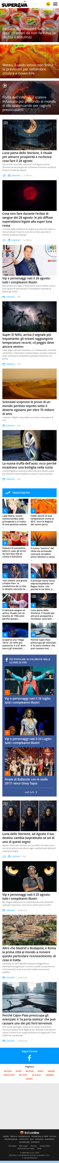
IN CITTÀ (23, 1075)
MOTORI (30, 1071)
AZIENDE (50, 1075)
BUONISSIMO (25, 1142)
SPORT (19, 1071)
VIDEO (40, 1071)
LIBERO (6, 1136)
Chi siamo (12, 1146)
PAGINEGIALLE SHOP (39, 1136)
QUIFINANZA (49, 1139)
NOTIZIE (8, 1071)
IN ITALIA (36, 1075)
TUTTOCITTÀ (24, 1139)
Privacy (34, 1146)
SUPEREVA (35, 1142)
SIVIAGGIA (39, 1139)
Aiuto (39, 1148)
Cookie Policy (45, 1146)
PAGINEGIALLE (24, 1136)
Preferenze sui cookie (26, 1148)
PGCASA (53, 1136)
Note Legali (23, 1146)
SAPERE (51, 1071)
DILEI (32, 1139)
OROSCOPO (9, 1075)
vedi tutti (29, 792)
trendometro (21, 492)
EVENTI (29, 1078)
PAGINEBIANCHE (11, 1139)
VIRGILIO (13, 1136)
